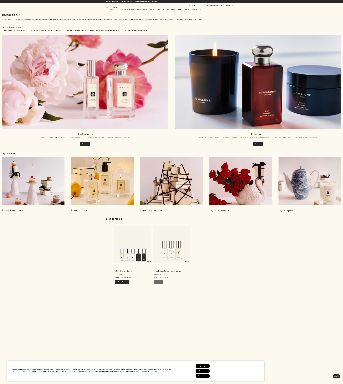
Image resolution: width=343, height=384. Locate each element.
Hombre (180, 9)
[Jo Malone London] (111, 8)
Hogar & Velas (161, 9)
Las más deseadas (142, 9)
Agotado (158, 282)
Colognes (152, 9)
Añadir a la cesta (122, 282)
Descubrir (85, 144)
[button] (336, 376)
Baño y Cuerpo (171, 9)
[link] (33, 184)
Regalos (187, 9)
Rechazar (202, 371)
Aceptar (203, 366)
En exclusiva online (197, 9)
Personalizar (202, 376)
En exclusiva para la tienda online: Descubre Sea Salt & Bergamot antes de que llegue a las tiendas (131, 1)
